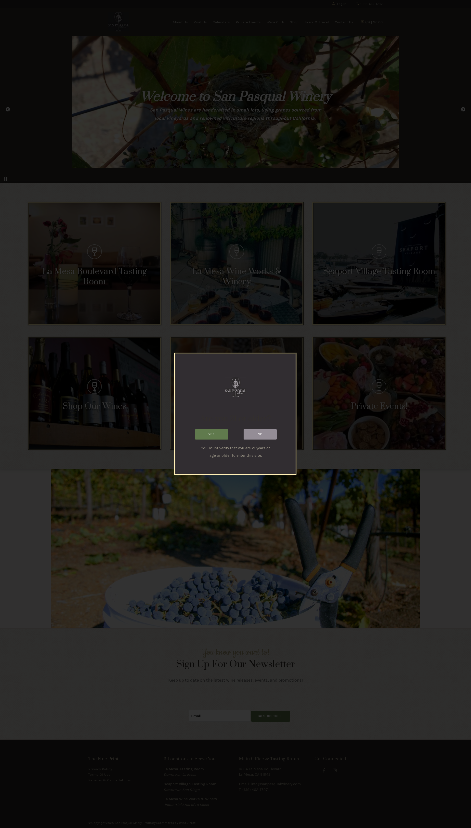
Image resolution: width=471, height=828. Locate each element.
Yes (212, 434)
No (260, 434)
